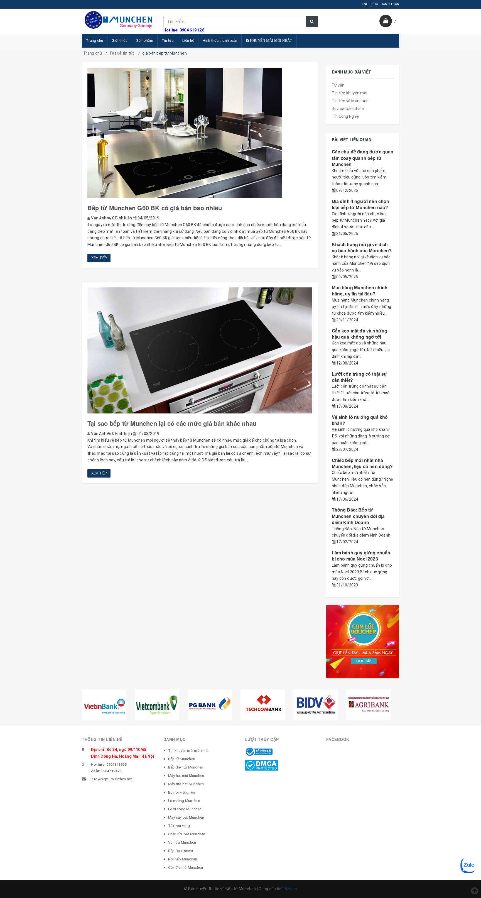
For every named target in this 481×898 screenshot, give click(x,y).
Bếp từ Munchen (181, 759)
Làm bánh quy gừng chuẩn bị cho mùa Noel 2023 (361, 555)
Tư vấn (338, 85)
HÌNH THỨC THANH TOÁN (379, 4)
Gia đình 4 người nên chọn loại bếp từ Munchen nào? (360, 204)
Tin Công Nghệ (345, 116)
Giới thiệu (119, 40)
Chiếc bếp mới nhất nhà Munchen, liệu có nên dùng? (362, 463)
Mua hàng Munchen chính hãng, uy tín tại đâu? (360, 290)
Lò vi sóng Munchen (185, 809)
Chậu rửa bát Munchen (186, 834)
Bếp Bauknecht (180, 851)
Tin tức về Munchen (350, 101)
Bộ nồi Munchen (181, 792)
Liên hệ (188, 40)
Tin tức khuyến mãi (349, 93)
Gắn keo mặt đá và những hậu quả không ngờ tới (359, 333)
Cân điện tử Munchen (185, 867)
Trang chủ (94, 40)
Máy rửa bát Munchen (186, 784)
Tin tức (168, 40)
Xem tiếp (99, 258)
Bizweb (290, 889)
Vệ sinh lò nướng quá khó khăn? (360, 420)
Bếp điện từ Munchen (185, 767)
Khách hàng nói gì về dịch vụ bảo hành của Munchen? (362, 247)
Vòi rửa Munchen (182, 842)
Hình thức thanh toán (220, 40)
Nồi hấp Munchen (182, 859)
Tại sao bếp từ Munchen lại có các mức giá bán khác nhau (171, 423)
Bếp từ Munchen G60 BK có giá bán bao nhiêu (154, 207)
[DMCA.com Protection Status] (261, 765)
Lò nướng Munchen (184, 801)
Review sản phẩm (348, 108)
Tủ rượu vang (179, 826)
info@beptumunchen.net (111, 779)
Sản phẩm (144, 40)
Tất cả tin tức (122, 53)
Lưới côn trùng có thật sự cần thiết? (359, 377)
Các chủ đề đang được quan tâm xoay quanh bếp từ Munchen (363, 157)
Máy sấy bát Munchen (186, 817)
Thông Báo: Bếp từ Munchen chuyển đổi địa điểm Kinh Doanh (358, 515)
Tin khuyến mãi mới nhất (188, 750)
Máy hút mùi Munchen (186, 776)
